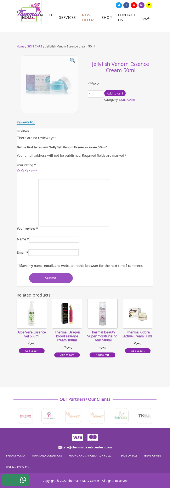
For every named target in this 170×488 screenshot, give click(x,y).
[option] (49, 84)
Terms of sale (128, 455)
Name (23, 239)
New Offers (88, 17)
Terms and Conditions (47, 455)
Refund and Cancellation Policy (91, 455)
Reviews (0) (26, 122)
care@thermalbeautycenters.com (87, 447)
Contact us (127, 17)
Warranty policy (17, 467)
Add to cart (115, 93)
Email (22, 252)
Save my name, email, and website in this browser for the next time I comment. (81, 265)
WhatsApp (20, 482)
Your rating (26, 165)
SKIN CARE (34, 46)
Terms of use (152, 455)
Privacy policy (16, 455)
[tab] (26, 122)
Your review (27, 228)
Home (27, 17)
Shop (107, 17)
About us (46, 17)
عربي (146, 17)
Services (67, 17)
